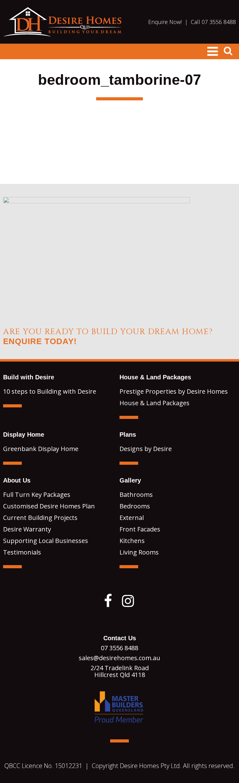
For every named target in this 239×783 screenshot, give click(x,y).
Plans (128, 434)
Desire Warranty (27, 529)
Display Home (23, 434)
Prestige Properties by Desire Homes (174, 391)
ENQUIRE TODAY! (40, 341)
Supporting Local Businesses (45, 540)
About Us (16, 480)
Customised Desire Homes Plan (49, 506)
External (132, 517)
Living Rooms (139, 552)
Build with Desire (28, 377)
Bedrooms (135, 506)
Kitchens (132, 540)
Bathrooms (136, 494)
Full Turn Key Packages (36, 494)
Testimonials (22, 552)
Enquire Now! (165, 22)
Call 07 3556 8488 (213, 22)
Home (62, 21)
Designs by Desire (146, 448)
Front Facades (140, 529)
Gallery (130, 480)
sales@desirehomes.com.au (119, 658)
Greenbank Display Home (40, 448)
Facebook (108, 601)
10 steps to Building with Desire (49, 391)
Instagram (128, 601)
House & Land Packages (155, 377)
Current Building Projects (40, 517)
